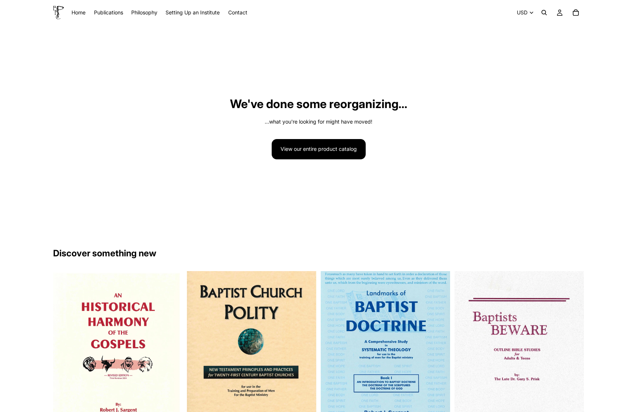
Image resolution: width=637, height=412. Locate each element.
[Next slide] (171, 358)
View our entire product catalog (319, 149)
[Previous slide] (64, 358)
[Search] (544, 12)
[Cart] (576, 12)
